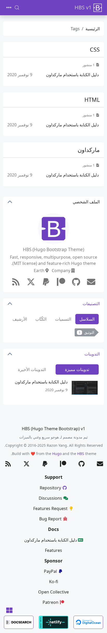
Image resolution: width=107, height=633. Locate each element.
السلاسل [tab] (87, 319)
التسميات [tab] (63, 319)
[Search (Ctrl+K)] (17, 7)
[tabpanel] (53, 333)
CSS (95, 49)
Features (53, 550)
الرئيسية (92, 29)
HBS (80, 453)
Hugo (57, 453)
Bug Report (50, 519)
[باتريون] (61, 282)
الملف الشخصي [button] (86, 202)
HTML (92, 99)
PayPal (50, 571)
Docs (53, 529)
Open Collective (53, 592)
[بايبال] (46, 282)
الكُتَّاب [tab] (40, 319)
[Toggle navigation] (9, 7)
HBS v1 (83, 7)
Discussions (50, 498)
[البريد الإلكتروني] (91, 282)
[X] (31, 282)
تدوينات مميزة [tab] (77, 369)
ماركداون (89, 149)
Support (53, 477)
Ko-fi (53, 581)
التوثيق (86, 332)
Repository (50, 488)
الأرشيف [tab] (19, 319)
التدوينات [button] (92, 354)
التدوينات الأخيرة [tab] (32, 369)
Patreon (50, 602)
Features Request (50, 508)
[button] (9, 610)
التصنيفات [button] (91, 303)
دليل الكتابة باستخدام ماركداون (72, 75)
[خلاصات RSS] (16, 282)
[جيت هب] (76, 282)
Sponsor (53, 561)
